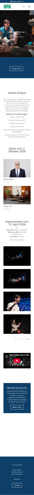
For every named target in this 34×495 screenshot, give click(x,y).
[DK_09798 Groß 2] (17, 288)
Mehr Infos (17, 407)
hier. (24, 137)
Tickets (17, 485)
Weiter (27, 339)
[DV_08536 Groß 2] (17, 333)
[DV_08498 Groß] (17, 311)
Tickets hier (16, 68)
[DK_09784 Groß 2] (17, 265)
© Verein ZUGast (17, 465)
